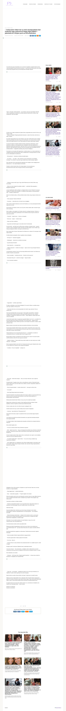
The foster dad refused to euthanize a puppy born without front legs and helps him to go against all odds (53, 238)
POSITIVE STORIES (32, 4)
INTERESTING (40, 4)
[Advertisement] (33, 17)
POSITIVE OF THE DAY (48, 4)
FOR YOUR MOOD (57, 4)
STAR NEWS (25, 4)
